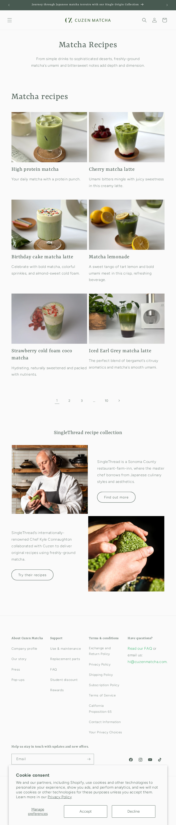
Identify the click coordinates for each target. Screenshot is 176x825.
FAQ (53, 669)
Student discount (64, 680)
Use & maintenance (65, 649)
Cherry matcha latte (112, 169)
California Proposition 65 (100, 708)
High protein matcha (35, 169)
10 (106, 401)
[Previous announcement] (9, 5)
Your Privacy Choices (105, 732)
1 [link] (57, 400)
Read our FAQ (140, 648)
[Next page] (119, 401)
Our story (18, 659)
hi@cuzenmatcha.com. (148, 662)
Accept (86, 811)
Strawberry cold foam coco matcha (41, 354)
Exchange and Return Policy (100, 651)
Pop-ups (18, 680)
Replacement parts (65, 659)
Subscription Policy (104, 685)
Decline (133, 811)
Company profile (24, 649)
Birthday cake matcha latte (42, 257)
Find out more (116, 497)
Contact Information (105, 722)
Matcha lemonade (109, 257)
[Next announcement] (167, 5)
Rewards (57, 690)
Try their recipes (32, 575)
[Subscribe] (89, 759)
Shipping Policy (101, 675)
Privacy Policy (60, 797)
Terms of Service (102, 695)
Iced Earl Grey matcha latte (120, 351)
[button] (10, 20)
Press (15, 669)
